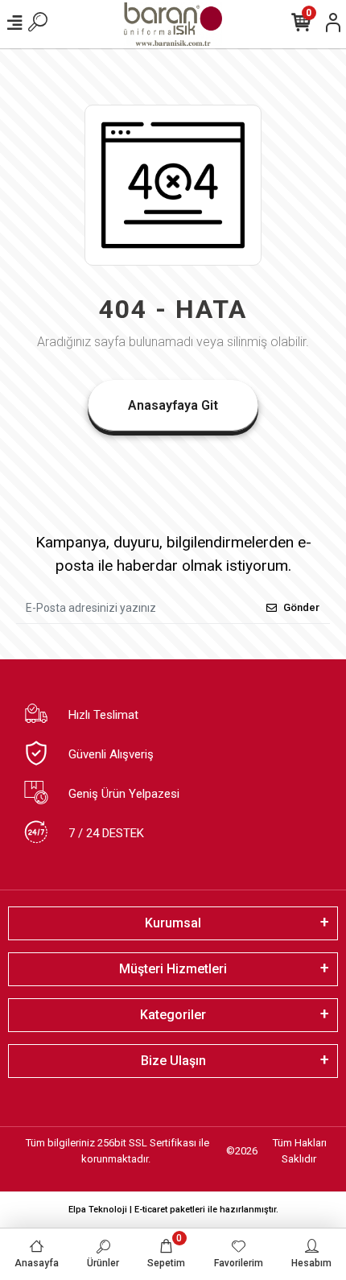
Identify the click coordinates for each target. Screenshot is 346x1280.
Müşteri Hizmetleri (173, 969)
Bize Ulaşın (173, 1060)
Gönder (301, 607)
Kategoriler (173, 1014)
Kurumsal (173, 923)
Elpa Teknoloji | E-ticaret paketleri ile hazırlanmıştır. (173, 1209)
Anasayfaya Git (173, 405)
